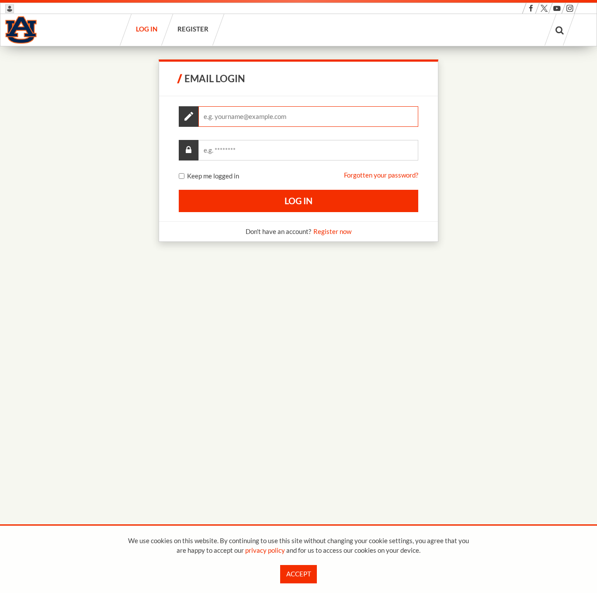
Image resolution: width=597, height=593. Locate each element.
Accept (298, 574)
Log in (147, 29)
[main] (298, 150)
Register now (332, 231)
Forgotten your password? (381, 175)
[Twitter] (544, 8)
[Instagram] (570, 8)
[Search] (560, 29)
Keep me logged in (213, 176)
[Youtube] (557, 8)
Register (193, 29)
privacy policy (265, 550)
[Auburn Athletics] (21, 29)
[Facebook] (530, 8)
